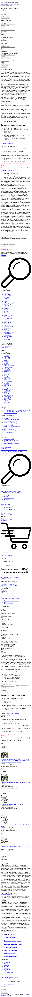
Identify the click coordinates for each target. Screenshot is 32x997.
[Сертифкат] (9, 584)
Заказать (3, 34)
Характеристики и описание (11, 601)
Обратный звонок (5, 485)
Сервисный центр (18, 451)
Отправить (3, 690)
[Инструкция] (9, 585)
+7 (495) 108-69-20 (5, 504)
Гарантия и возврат (9, 498)
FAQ (10, 450)
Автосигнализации (6, 349)
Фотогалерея (9, 451)
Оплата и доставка (9, 603)
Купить (3, 26)
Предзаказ (3, 590)
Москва (3, 4)
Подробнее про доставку (7, 170)
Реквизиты (6, 968)
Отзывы (6, 602)
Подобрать (3, 66)
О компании (7, 499)
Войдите (16, 53)
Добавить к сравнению (7, 592)
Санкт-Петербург (9, 4)
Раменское (17, 4)
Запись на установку (6, 346)
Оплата (24, 450)
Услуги (16, 491)
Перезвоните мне (5, 17)
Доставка (19, 450)
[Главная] (3, 255)
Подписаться (4, 992)
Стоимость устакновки (7, 445)
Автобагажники (5, 347)
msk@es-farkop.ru (5, 513)
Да (1, 10)
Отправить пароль (5, 57)
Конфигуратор (5, 450)
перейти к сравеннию (6, 249)
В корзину (3, 774)
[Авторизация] (1, 518)
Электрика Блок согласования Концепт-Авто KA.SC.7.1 (15, 846)
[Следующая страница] (4, 862)
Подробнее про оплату (7, 143)
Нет (5, 10)
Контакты (14, 450)
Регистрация (4, 51)
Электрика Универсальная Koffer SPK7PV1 (12, 804)
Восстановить (4, 40)
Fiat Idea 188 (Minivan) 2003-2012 (9, 577)
